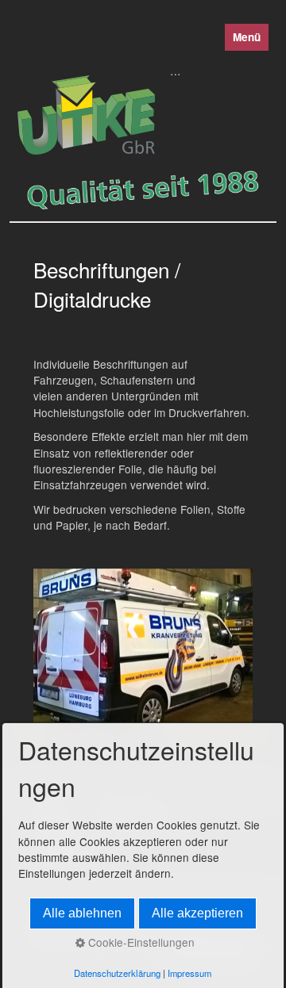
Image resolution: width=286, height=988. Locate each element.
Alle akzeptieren (197, 913)
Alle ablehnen (82, 913)
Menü (247, 36)
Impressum (189, 973)
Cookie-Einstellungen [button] (140, 942)
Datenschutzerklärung (117, 973)
